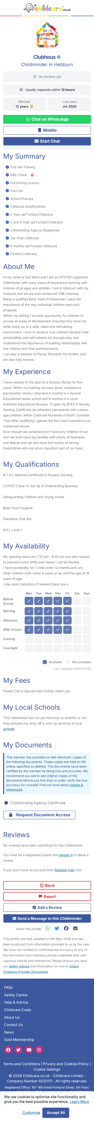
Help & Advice (16, 1002)
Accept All (56, 1112)
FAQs (8, 987)
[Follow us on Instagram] (39, 1049)
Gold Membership (19, 1039)
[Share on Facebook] (67, 928)
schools (8, 729)
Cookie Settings (47, 1069)
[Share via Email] (75, 928)
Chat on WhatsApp (50, 119)
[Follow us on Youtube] (29, 1049)
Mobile (49, 130)
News (9, 1032)
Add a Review (49, 907)
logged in (66, 855)
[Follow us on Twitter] (18, 1049)
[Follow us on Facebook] (8, 1049)
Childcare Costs (17, 1010)
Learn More (79, 1101)
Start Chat (49, 141)
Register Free (64, 870)
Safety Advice (19, 966)
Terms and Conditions (21, 1064)
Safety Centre (15, 995)
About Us (12, 1017)
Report (49, 896)
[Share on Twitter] (58, 928)
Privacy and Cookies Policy (66, 1064)
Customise (31, 1112)
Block (49, 885)
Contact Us (13, 1025)
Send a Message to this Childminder (49, 918)
